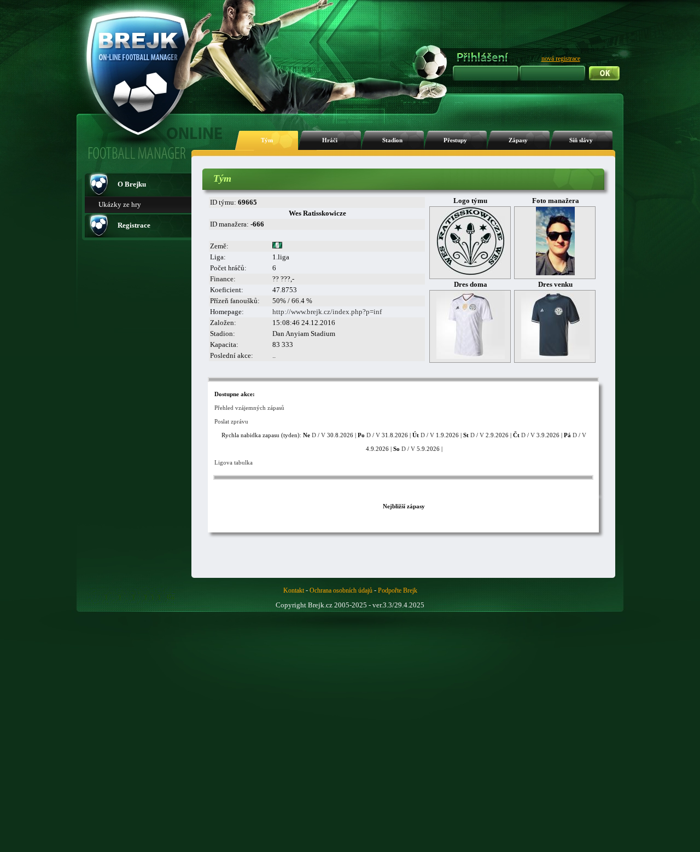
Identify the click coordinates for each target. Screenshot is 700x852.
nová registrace (560, 58)
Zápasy (518, 140)
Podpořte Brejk (397, 590)
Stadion (392, 140)
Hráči (329, 140)
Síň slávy (581, 140)
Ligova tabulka (233, 462)
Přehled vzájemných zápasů (249, 407)
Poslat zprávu (231, 421)
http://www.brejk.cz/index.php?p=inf (327, 312)
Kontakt (293, 590)
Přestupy (455, 140)
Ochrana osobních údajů (341, 590)
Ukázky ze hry (119, 204)
